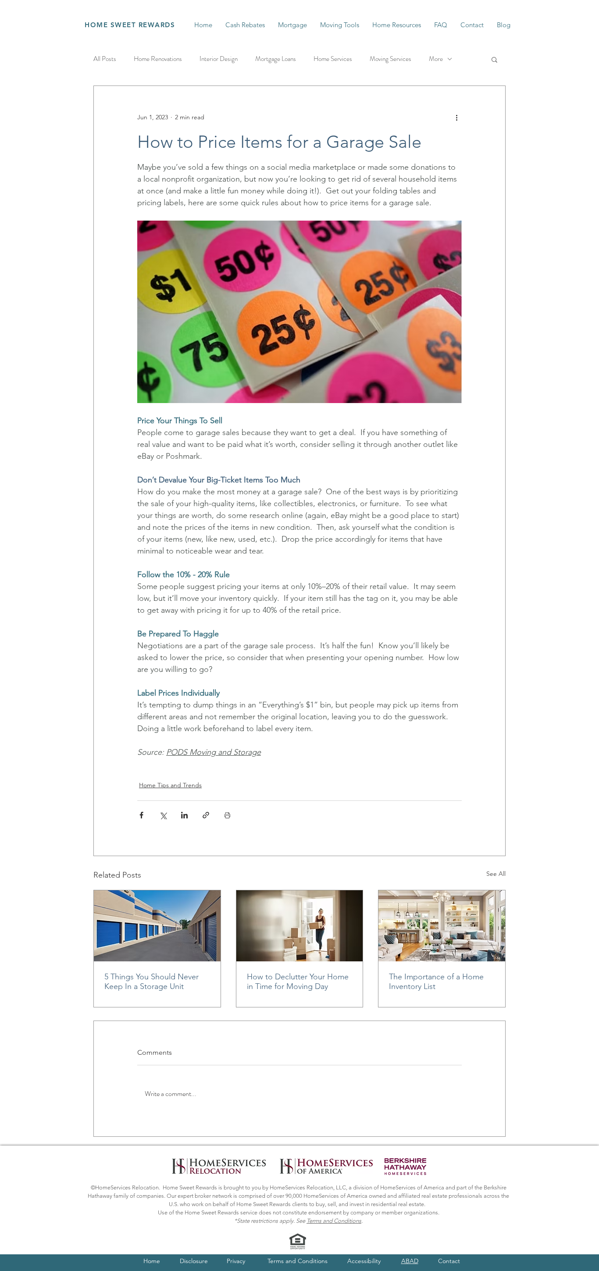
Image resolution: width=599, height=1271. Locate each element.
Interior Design (219, 59)
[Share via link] (206, 815)
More (436, 59)
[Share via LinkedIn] (184, 815)
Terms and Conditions (334, 1220)
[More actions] (456, 117)
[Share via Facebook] (141, 815)
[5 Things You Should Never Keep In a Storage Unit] (157, 925)
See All (496, 874)
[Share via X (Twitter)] (163, 815)
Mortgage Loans (275, 59)
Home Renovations (158, 59)
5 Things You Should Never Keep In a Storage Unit (151, 981)
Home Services (333, 59)
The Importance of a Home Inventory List (436, 981)
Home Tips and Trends (170, 785)
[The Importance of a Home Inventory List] (441, 925)
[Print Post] (227, 815)
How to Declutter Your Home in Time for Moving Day (298, 981)
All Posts (104, 59)
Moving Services (390, 59)
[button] (494, 59)
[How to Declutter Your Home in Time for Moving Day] (299, 925)
